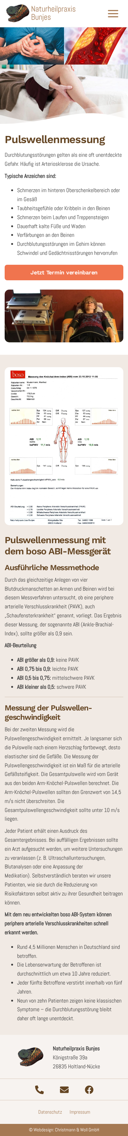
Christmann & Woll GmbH (77, 1130)
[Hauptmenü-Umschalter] (113, 13)
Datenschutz (50, 1112)
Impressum (80, 1112)
